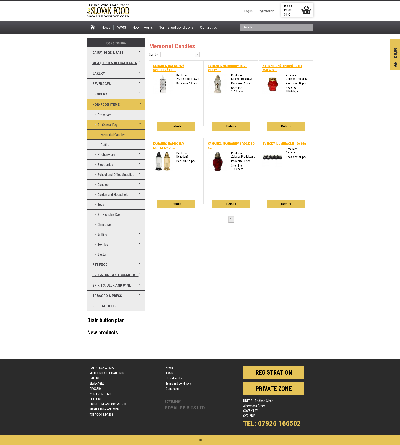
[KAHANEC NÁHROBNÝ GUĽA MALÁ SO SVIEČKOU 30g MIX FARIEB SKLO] (272, 92)
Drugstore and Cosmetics (115, 275)
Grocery (99, 94)
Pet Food (100, 264)
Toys (101, 204)
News (105, 27)
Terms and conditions (176, 27)
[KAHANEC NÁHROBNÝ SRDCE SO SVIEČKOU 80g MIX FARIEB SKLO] (218, 170)
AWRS (121, 27)
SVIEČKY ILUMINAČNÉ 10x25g (284, 144)
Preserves (104, 115)
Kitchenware (106, 155)
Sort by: (153, 55)
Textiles (103, 244)
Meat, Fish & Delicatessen (115, 63)
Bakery (98, 73)
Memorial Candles (113, 135)
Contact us (208, 27)
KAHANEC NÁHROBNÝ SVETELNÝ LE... (168, 68)
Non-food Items (106, 104)
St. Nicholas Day (109, 214)
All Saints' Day (108, 125)
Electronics (105, 165)
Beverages (101, 83)
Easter (102, 254)
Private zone (273, 388)
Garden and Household (113, 194)
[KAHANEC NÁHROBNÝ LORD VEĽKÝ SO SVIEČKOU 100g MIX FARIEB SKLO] (218, 92)
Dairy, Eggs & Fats (108, 52)
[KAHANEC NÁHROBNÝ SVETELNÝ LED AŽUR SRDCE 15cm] (163, 92)
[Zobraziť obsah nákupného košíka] (306, 13)
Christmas (104, 224)
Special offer (104, 306)
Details (176, 126)
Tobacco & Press (107, 295)
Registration (266, 11)
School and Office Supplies (116, 175)
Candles (103, 184)
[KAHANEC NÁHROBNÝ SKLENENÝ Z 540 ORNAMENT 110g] (163, 170)
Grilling (102, 234)
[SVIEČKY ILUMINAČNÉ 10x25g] (272, 166)
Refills (105, 145)
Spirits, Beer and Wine (111, 285)
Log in (248, 11)
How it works (142, 27)
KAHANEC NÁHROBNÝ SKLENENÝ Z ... (168, 146)
